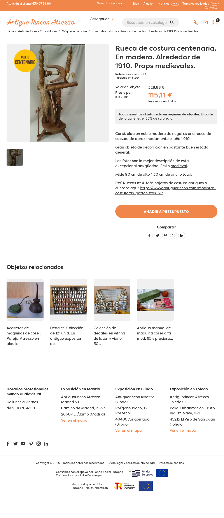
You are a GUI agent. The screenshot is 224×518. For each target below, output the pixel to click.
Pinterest (165, 235)
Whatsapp (173, 235)
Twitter (15, 444)
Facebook (8, 444)
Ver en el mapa (74, 420)
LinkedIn (46, 444)
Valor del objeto (127, 87)
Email (205, 22)
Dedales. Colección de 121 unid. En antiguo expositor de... (66, 335)
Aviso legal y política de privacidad (131, 463)
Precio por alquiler (123, 95)
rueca (201, 133)
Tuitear (157, 235)
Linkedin (181, 235)
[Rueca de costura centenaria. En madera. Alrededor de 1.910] (15, 157)
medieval (179, 165)
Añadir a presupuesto (166, 211)
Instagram (39, 444)
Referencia (123, 74)
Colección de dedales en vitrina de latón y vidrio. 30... (109, 335)
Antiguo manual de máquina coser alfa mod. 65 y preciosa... (155, 333)
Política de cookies (171, 463)
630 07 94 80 (41, 3)
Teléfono (196, 22)
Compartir (149, 235)
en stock (133, 77)
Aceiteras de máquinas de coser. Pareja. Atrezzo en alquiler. (24, 335)
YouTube (23, 444)
